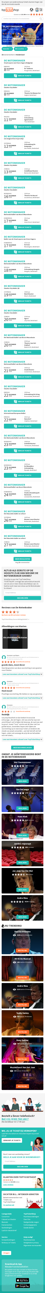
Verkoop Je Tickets (9, 1242)
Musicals (5, 1222)
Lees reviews (8, 1185)
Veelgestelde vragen (31, 1222)
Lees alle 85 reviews (26, 33)
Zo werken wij (8, 1205)
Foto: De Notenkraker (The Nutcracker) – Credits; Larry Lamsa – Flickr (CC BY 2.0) (24, 46)
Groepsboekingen (8, 1240)
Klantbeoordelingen (31, 1216)
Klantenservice (29, 1240)
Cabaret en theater (9, 1219)
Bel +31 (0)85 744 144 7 (15, 1119)
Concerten (6, 1216)
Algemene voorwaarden (32, 1245)
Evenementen (7, 1225)
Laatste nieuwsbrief (9, 1230)
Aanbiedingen (7, 1228)
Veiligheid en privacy (31, 1242)
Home (5, 29)
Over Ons (27, 1219)
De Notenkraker (13, 29)
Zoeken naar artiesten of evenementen (16, 19)
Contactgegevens (30, 1225)
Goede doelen (29, 1228)
